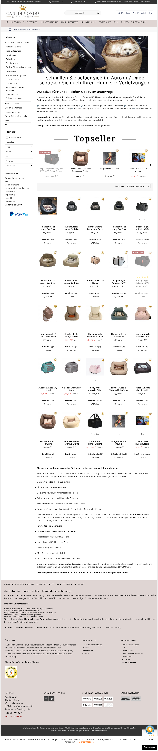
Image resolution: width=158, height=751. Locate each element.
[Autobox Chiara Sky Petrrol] (47, 367)
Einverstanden (149, 747)
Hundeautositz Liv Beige (95, 281)
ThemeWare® (102, 731)
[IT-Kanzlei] (40, 672)
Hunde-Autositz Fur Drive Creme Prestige (71, 442)
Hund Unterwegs (13, 51)
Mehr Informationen (85, 742)
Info (7, 156)
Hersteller (10, 142)
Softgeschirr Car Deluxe (109, 169)
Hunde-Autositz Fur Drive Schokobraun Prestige (80, 170)
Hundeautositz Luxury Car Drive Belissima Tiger (48, 281)
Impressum (10, 195)
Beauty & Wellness (13, 108)
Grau (97, 434)
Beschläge (10, 166)
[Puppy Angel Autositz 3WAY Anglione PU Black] (142, 206)
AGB (7, 181)
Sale (7, 120)
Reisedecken (11, 83)
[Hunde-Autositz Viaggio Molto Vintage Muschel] (142, 367)
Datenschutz (10, 191)
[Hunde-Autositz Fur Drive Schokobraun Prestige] (80, 157)
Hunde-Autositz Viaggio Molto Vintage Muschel (142, 389)
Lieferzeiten (10, 201)
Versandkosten (59, 728)
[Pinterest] (51, 698)
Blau (142, 434)
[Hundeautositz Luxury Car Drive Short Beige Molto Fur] (71, 259)
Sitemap (86, 653)
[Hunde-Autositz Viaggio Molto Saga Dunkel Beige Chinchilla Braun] (118, 367)
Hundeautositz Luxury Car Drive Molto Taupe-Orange (71, 335)
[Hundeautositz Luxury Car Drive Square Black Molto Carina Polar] (118, 206)
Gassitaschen (11, 63)
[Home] (7, 22)
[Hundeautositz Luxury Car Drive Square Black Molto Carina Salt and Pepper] (95, 206)
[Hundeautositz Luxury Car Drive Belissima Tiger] (47, 259)
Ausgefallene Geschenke (16, 116)
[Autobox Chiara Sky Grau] (71, 367)
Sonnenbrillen (11, 94)
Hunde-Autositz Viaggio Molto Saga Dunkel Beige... (118, 389)
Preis (8, 147)
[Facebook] (46, 698)
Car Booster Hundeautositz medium (138, 170)
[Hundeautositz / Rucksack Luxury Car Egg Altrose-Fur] (47, 313)
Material (9, 161)
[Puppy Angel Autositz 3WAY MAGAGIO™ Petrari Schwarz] (51, 157)
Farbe (8, 152)
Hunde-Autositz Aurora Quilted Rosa (142, 335)
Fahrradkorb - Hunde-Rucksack (15, 88)
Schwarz (93, 434)
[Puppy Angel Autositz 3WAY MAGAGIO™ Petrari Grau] (118, 259)
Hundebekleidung (13, 47)
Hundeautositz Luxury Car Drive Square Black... (48, 228)
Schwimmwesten (13, 98)
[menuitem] (150, 13)
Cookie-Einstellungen (14, 178)
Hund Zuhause (12, 103)
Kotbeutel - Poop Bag (15, 75)
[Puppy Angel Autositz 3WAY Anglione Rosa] (95, 367)
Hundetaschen (12, 55)
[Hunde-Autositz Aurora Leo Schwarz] (118, 313)
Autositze (10, 59)
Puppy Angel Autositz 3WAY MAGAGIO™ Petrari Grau (119, 281)
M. (119, 434)
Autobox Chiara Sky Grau (71, 389)
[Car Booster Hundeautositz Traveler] (95, 420)
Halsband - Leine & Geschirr (17, 42)
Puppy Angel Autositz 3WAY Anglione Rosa (95, 389)
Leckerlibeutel (12, 79)
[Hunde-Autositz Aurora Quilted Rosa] (142, 313)
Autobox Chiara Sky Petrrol (48, 389)
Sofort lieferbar (15, 138)
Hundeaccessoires (13, 112)
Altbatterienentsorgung (92, 645)
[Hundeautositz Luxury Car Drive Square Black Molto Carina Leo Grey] (71, 206)
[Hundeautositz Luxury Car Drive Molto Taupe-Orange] (71, 313)
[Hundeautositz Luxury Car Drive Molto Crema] (95, 313)
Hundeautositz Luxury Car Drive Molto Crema (95, 335)
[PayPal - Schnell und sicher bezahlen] (19, 214)
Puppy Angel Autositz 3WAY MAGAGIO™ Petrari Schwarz (51, 170)
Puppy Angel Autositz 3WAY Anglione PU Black (142, 228)
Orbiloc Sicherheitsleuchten (18, 67)
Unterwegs (10, 71)
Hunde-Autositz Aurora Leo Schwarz (118, 335)
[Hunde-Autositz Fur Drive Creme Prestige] (71, 420)
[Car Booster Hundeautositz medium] (138, 157)
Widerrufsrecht (12, 185)
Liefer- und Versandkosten (17, 188)
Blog (7, 124)
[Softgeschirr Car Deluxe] (109, 157)
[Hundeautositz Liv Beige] (95, 259)
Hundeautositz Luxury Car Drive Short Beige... (71, 281)
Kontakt (8, 198)
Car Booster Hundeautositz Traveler (95, 442)
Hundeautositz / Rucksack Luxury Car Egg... (48, 335)
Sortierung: (119, 186)
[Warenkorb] (150, 13)
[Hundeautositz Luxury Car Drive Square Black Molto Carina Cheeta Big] (47, 206)
